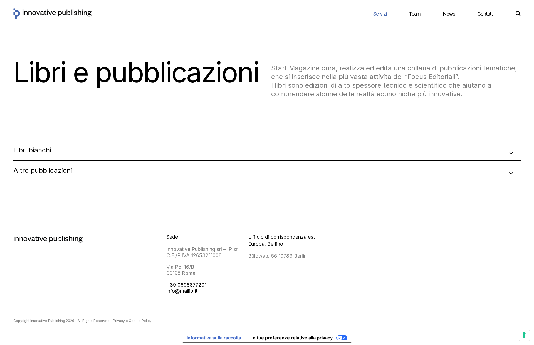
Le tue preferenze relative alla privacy (291, 338)
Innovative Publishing (47, 321)
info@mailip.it (181, 291)
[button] (518, 14)
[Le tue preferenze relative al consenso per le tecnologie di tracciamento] (524, 335)
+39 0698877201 (186, 285)
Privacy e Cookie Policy (132, 321)
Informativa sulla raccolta (214, 338)
